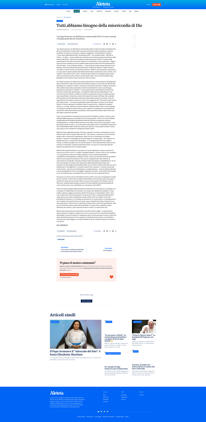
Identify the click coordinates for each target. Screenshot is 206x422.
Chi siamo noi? (90, 416)
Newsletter (124, 395)
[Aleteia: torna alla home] (103, 3)
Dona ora (155, 4)
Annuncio (123, 399)
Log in (91, 295)
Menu (68, 11)
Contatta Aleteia (120, 416)
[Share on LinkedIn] (107, 44)
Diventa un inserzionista (108, 416)
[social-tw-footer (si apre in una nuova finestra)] (104, 412)
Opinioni (85, 11)
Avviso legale (98, 416)
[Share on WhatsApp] (115, 44)
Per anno (141, 395)
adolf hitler (109, 322)
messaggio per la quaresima (113, 353)
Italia (130, 11)
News (91, 11)
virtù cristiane (67, 17)
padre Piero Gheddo (76, 29)
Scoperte (116, 11)
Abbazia (136, 11)
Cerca (65, 4)
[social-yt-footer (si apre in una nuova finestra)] (98, 412)
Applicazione (124, 397)
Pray (76, 11)
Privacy (127, 416)
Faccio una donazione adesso (68, 274)
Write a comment (86, 301)
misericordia (61, 239)
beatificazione (55, 322)
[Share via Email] (113, 44)
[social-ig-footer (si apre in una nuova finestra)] (107, 412)
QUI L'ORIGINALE (62, 225)
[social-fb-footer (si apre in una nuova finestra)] (101, 412)
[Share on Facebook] (104, 44)
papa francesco (137, 322)
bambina (136, 351)
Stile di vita (99, 11)
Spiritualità (108, 11)
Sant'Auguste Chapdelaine (108, 7)
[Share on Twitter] (110, 44)
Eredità (124, 11)
